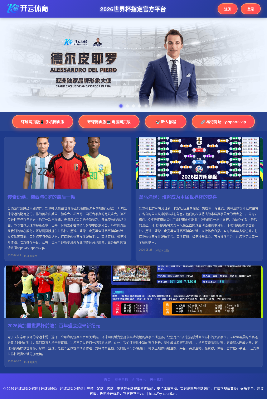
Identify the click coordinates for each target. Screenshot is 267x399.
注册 (227, 9)
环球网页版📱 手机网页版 (42, 122)
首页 (107, 379)
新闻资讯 (139, 379)
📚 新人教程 (165, 122)
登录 (250, 9)
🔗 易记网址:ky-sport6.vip (223, 122)
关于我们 (156, 379)
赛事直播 (121, 379)
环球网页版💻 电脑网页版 (109, 122)
